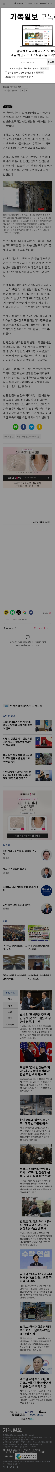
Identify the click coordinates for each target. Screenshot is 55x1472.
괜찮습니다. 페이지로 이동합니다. (20, 76)
